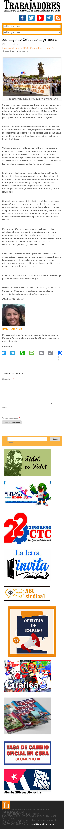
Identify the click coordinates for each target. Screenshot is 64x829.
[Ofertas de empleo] (32, 631)
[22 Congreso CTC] (27, 543)
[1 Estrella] (3, 51)
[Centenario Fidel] (27, 475)
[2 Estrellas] (6, 51)
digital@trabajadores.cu (42, 824)
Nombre (6, 407)
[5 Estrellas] (13, 51)
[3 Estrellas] (8, 51)
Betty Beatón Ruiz (12, 329)
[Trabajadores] (6, 805)
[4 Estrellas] (10, 51)
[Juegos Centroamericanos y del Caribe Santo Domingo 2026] (27, 506)
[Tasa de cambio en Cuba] (27, 763)
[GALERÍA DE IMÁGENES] (27, 690)
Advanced (10, 443)
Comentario (8, 379)
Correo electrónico (11, 418)
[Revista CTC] (27, 734)
